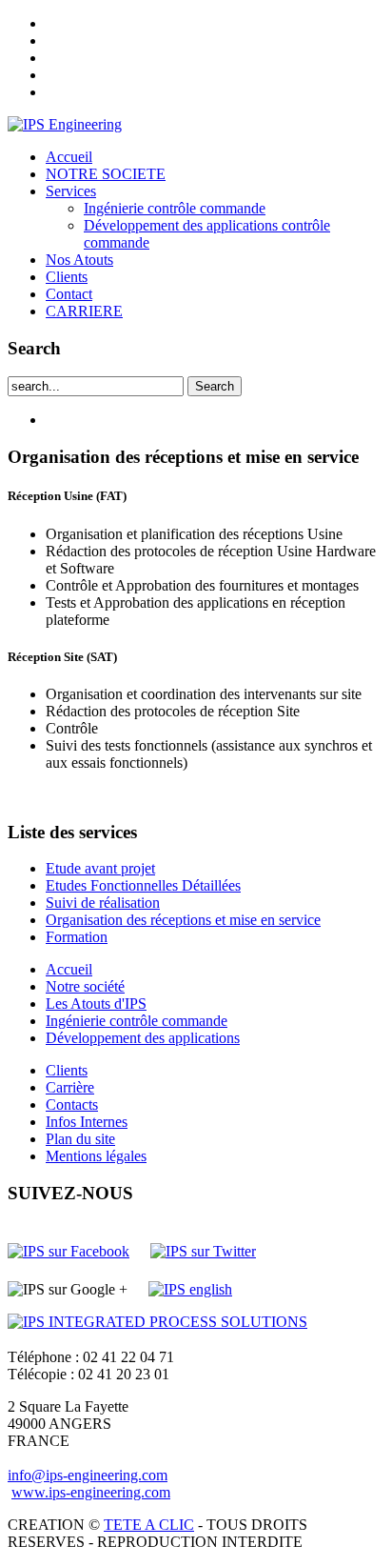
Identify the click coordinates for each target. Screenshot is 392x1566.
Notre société (85, 986)
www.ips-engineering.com (90, 1492)
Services (71, 191)
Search (214, 386)
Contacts (72, 1104)
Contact (69, 294)
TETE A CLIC (149, 1524)
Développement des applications (143, 1038)
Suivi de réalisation (103, 902)
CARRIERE (84, 311)
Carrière (70, 1087)
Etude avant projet (100, 868)
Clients (67, 277)
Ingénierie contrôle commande (174, 208)
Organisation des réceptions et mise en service (183, 920)
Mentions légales (96, 1156)
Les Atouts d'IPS (96, 1003)
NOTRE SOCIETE (106, 174)
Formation (77, 937)
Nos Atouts (79, 259)
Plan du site (80, 1139)
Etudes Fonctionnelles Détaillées (143, 885)
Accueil (69, 157)
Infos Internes (86, 1122)
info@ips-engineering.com (87, 1475)
